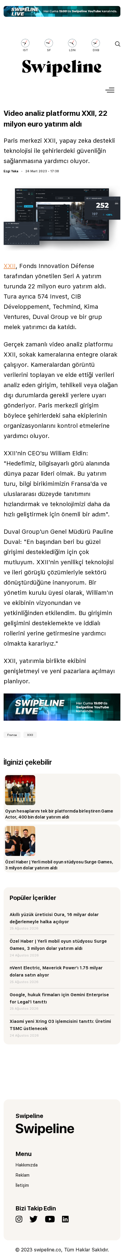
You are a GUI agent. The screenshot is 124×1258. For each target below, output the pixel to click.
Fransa (12, 735)
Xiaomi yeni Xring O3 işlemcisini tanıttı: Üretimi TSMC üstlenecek (60, 1025)
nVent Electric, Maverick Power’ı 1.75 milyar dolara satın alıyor (56, 971)
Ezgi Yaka (11, 171)
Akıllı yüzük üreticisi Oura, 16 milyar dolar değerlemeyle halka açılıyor (54, 918)
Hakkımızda (27, 1165)
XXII (10, 266)
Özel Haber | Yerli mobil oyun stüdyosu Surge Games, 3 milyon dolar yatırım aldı (58, 945)
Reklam (22, 1175)
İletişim (22, 1185)
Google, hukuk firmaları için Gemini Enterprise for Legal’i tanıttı (59, 998)
